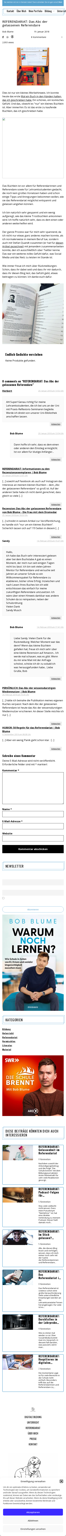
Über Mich (21, 11)
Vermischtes (9, 1041)
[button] (61, 1481)
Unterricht (8, 1033)
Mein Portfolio (35, 11)
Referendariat (9, 1037)
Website (7, 833)
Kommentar (10, 770)
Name (7, 809)
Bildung (6, 1029)
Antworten (55, 424)
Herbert (7, 391)
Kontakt (10, 11)
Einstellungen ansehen (33, 1528)
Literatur (7, 1045)
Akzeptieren (33, 1512)
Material (6, 1049)
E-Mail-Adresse (12, 821)
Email (4, 888)
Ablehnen (33, 1520)
